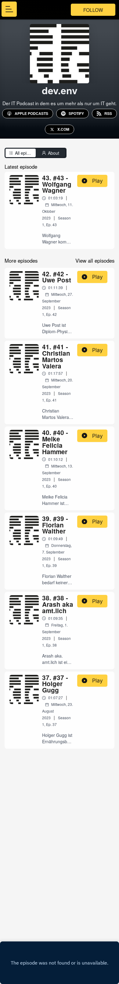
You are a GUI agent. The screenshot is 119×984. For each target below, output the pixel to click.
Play (97, 181)
